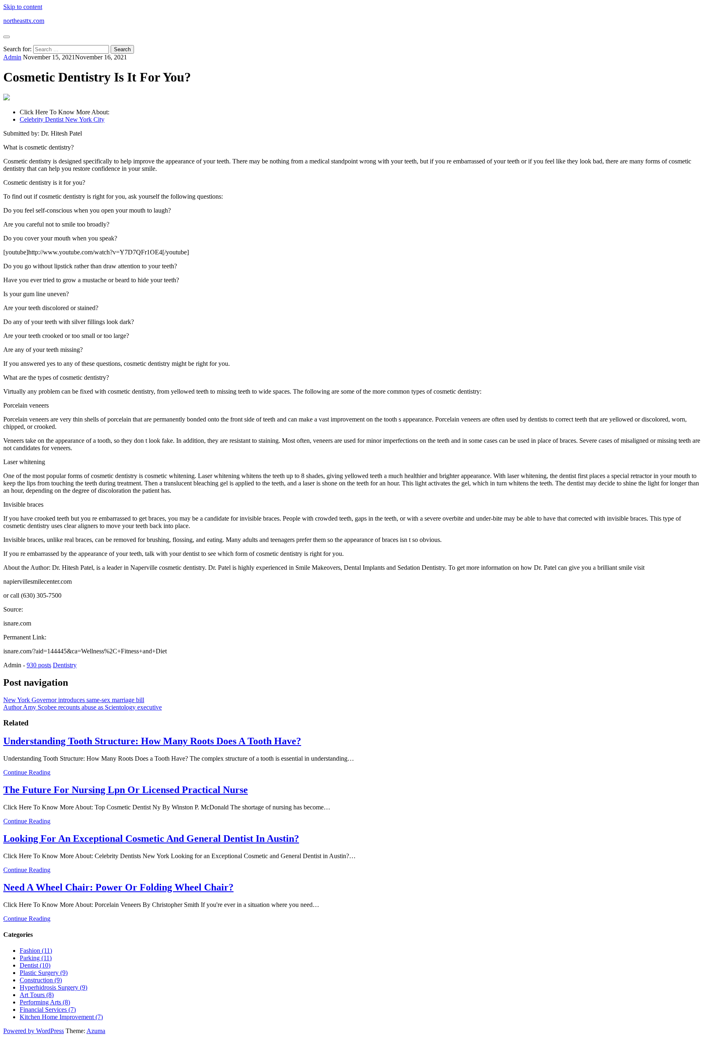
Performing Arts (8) (45, 1002)
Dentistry (65, 665)
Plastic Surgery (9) (44, 972)
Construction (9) (41, 980)
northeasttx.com (23, 20)
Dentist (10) (35, 965)
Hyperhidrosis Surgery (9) (53, 987)
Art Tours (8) (37, 994)
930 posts (39, 665)
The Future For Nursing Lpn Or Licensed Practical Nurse (125, 789)
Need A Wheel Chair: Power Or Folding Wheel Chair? (118, 887)
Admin (12, 57)
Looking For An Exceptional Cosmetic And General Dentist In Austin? (151, 838)
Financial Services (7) (48, 1009)
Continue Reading (26, 772)
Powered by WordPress (33, 1030)
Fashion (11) (36, 950)
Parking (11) (36, 957)
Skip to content (22, 6)
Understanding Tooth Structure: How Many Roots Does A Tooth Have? (152, 741)
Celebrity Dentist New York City (62, 119)
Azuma (95, 1030)
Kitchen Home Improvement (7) (61, 1016)
